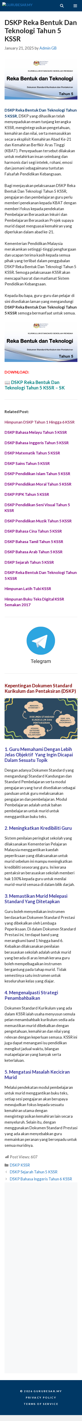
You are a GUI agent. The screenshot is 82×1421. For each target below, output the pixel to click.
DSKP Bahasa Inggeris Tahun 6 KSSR (41, 1179)
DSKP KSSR (20, 1165)
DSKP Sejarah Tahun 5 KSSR (33, 1171)
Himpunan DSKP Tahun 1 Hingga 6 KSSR (40, 422)
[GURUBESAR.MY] (17, 5)
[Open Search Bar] (61, 5)
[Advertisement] (41, 1230)
